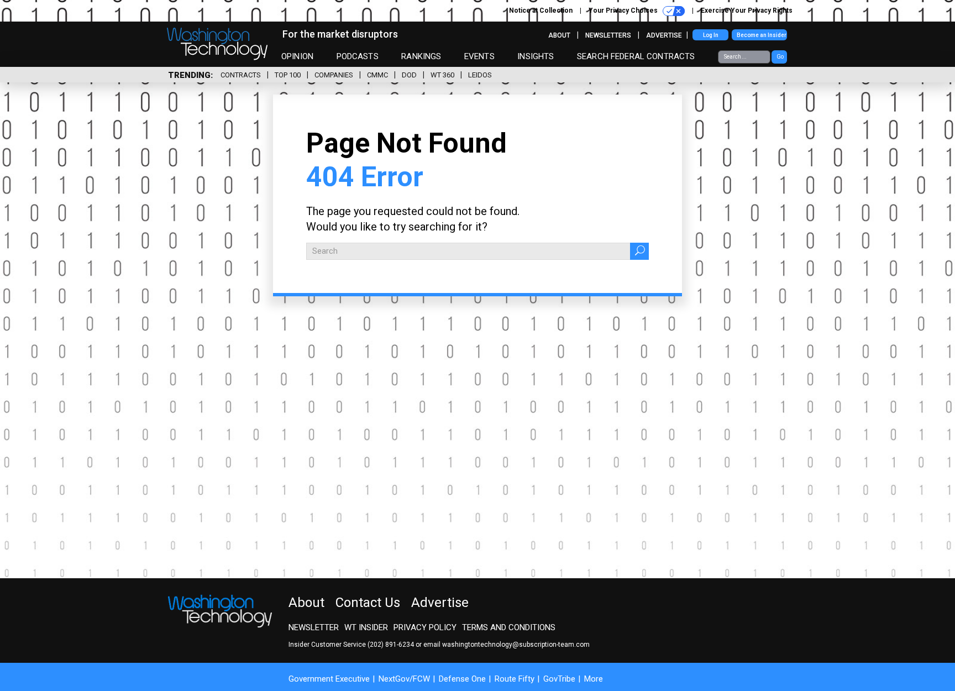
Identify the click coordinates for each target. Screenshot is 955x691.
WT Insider (366, 627)
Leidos (480, 75)
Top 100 (288, 75)
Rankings (421, 56)
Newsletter (313, 627)
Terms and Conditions (508, 627)
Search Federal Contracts (636, 56)
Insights (535, 56)
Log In (710, 35)
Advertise (664, 35)
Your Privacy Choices (624, 10)
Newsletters (608, 35)
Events (479, 56)
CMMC (377, 75)
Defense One (462, 679)
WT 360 (442, 75)
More (593, 679)
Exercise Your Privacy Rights (747, 10)
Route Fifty (514, 679)
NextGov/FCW (404, 679)
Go (780, 57)
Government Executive (329, 679)
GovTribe (559, 679)
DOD (409, 75)
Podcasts (358, 56)
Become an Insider (761, 35)
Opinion (297, 56)
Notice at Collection (541, 10)
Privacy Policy (424, 627)
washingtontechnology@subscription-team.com (516, 644)
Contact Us (367, 602)
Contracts (241, 75)
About (559, 35)
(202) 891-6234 (391, 644)
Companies (333, 75)
